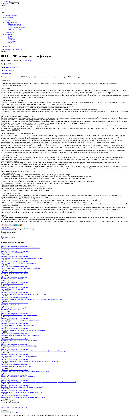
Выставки (11, 39)
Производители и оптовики (17, 27)
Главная (7, 20)
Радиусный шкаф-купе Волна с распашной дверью (17, 325)
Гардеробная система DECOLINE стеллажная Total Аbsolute (20, 268)
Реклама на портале (7, 407)
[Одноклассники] (19, 225)
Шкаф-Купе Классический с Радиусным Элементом (18, 377)
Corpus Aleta (7, 234)
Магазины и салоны (14, 24)
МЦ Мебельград (27, 61)
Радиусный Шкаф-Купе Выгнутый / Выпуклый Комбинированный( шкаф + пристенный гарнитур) (33, 351)
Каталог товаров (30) (7, 73)
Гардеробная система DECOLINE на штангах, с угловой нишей (21, 258)
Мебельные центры (14, 29)
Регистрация (9, 17)
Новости (11, 36)
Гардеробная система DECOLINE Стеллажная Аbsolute (19, 263)
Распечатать (5, 227)
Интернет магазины (14, 26)
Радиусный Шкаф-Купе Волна (11, 304)
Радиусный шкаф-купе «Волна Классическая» (16, 366)
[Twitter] (17, 225)
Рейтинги (8, 46)
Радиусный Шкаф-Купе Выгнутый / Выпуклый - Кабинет (19, 340)
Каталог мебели (10, 32)
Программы (12, 41)
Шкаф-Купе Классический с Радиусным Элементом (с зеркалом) (22, 387)
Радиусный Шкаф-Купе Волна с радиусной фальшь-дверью (20, 320)
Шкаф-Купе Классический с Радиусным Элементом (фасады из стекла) (24, 397)
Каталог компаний (11, 22)
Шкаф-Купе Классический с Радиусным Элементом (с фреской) (21, 392)
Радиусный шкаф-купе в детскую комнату (14, 273)
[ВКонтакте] (15, 225)
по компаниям (7, 9)
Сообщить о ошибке (7, 229)
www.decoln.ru (9, 70)
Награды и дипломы (21, 407)
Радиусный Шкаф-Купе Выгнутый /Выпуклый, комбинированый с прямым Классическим (30, 361)
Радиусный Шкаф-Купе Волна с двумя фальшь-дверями (19, 315)
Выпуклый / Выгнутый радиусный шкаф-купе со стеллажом (20, 248)
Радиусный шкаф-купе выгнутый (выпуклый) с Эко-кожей (20, 335)
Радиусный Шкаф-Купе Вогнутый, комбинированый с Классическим (23, 294)
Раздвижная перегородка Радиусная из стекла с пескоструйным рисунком (25, 371)
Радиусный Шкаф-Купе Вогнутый (12, 279)
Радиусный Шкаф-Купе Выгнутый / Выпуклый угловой (19, 356)
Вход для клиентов (11, 15)
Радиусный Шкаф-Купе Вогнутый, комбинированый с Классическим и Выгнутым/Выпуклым (31, 299)
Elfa (2, 239)
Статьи (10, 38)
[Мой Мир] (21, 225)
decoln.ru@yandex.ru (12, 67)
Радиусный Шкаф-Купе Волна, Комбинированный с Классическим (23, 330)
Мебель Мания (5, 1)
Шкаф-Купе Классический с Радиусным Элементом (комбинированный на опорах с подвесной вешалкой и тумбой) (38, 382)
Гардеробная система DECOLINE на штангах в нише (18, 253)
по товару (18, 9)
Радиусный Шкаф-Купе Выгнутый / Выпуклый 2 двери (19, 346)
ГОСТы (10, 43)
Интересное (8, 34)
